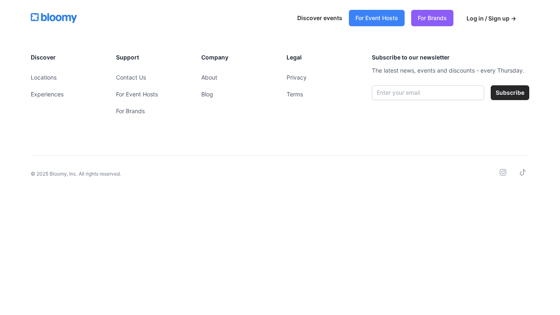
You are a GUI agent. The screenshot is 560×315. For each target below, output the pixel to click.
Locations (44, 77)
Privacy (297, 77)
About (209, 77)
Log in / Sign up (491, 18)
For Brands (432, 17)
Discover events (319, 17)
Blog (207, 94)
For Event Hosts (376, 17)
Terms (295, 94)
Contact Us (131, 77)
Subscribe (510, 92)
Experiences (47, 94)
